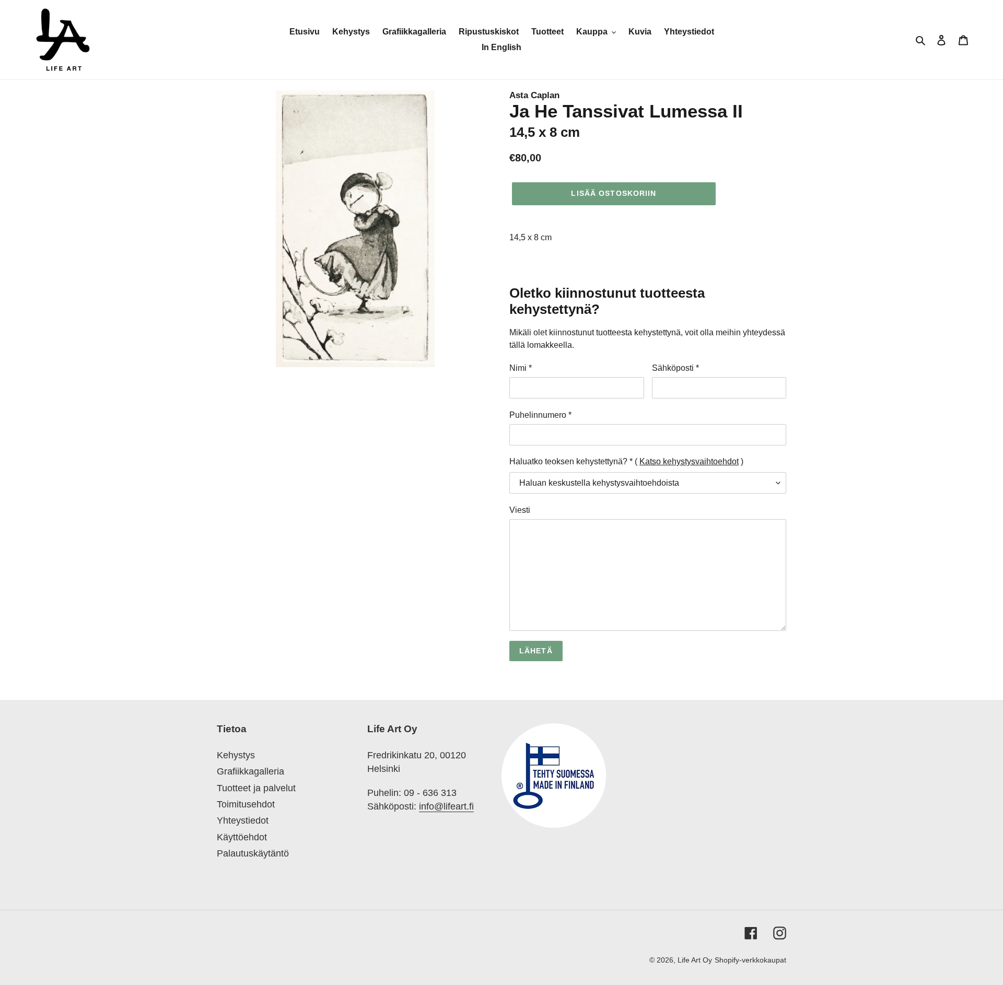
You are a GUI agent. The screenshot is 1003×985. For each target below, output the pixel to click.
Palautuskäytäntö (253, 853)
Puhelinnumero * (540, 415)
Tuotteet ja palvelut (256, 788)
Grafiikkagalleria (250, 771)
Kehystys (236, 755)
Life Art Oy (695, 960)
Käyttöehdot (242, 837)
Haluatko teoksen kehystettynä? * (571, 461)
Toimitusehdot (246, 804)
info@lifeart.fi (446, 806)
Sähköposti (675, 367)
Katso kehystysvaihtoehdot (689, 461)
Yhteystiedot (243, 820)
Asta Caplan (534, 95)
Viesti (519, 510)
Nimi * (520, 367)
